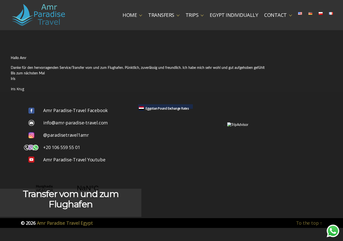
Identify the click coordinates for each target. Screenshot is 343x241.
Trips (192, 15)
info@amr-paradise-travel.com (75, 123)
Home (130, 15)
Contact (275, 15)
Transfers (161, 15)
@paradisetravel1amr (66, 135)
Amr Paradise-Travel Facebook (75, 110)
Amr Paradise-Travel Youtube (74, 160)
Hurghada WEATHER (66, 188)
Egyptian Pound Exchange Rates (167, 108)
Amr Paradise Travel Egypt (65, 223)
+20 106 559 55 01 (61, 147)
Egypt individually (234, 15)
